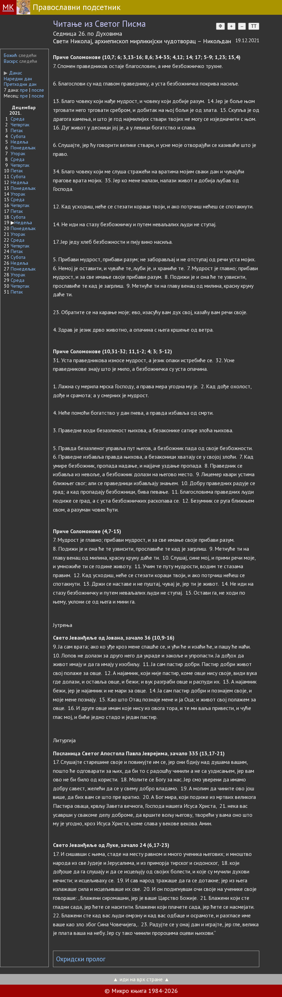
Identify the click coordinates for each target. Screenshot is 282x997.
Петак (17, 130)
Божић (10, 55)
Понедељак (23, 148)
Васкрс (11, 61)
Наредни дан (18, 79)
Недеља (19, 142)
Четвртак (20, 125)
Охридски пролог (81, 959)
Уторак (18, 153)
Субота (18, 136)
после (38, 90)
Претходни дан (20, 84)
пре (24, 90)
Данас (13, 73)
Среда (17, 119)
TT (254, 26)
